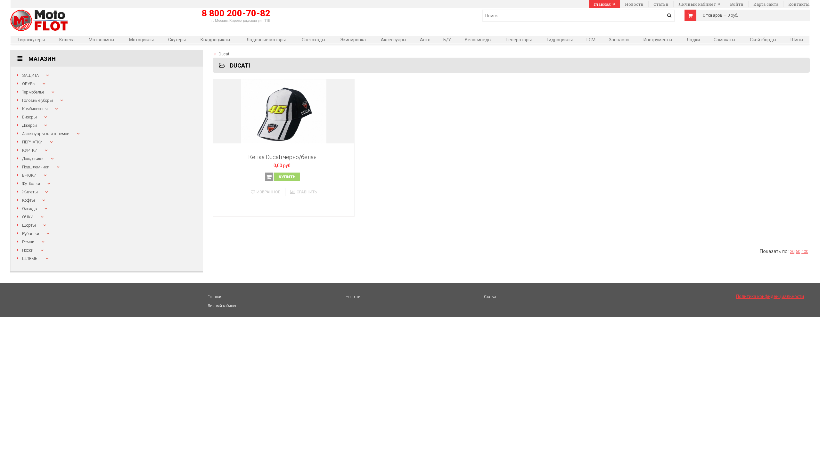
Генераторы (519, 39)
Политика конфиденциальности (770, 296)
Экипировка (353, 39)
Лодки (693, 39)
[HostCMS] (39, 13)
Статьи (660, 4)
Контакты (798, 4)
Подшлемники (35, 167)
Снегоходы (313, 39)
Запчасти (619, 39)
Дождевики (33, 158)
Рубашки (30, 233)
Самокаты (724, 39)
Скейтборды (763, 39)
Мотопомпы (101, 39)
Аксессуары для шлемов (46, 133)
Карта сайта (765, 4)
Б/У (447, 39)
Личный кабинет (697, 4)
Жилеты (30, 192)
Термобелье (33, 92)
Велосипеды (478, 39)
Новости (634, 4)
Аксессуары (393, 39)
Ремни (28, 241)
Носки (27, 250)
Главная (602, 4)
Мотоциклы (141, 39)
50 (798, 251)
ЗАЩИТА (30, 75)
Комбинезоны (35, 108)
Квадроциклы (215, 39)
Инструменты (658, 39)
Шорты (29, 225)
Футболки (31, 183)
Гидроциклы (560, 39)
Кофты (28, 200)
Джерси (29, 125)
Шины (797, 39)
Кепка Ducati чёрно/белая (282, 157)
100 (804, 251)
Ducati (224, 54)
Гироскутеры (31, 39)
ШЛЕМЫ (30, 258)
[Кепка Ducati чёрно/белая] (284, 111)
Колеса (67, 39)
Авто (425, 39)
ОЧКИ (27, 216)
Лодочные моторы (266, 39)
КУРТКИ (29, 150)
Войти (736, 4)
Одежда (29, 208)
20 (792, 251)
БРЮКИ (29, 175)
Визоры (29, 117)
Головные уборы (37, 100)
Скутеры (177, 39)
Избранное (268, 192)
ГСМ (590, 39)
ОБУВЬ (28, 83)
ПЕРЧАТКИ (32, 142)
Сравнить (307, 192)
